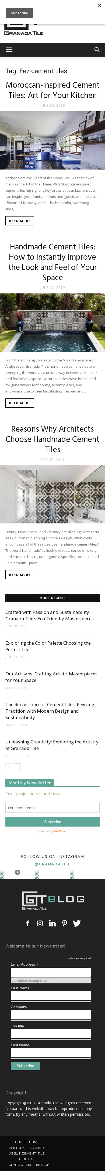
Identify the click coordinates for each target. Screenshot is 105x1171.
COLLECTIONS (26, 1142)
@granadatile (52, 864)
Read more (20, 221)
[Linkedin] (52, 923)
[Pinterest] (64, 923)
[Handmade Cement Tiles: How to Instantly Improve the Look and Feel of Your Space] (52, 322)
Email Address (24, 964)
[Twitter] (77, 923)
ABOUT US (27, 1159)
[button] (97, 50)
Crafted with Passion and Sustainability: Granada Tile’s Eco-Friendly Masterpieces (49, 615)
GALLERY (37, 1148)
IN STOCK (17, 1148)
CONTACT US (20, 1165)
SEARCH (43, 1165)
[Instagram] (39, 923)
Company (19, 1007)
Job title (17, 1026)
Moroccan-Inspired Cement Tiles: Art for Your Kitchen (53, 90)
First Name (20, 988)
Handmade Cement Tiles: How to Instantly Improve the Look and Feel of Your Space (52, 263)
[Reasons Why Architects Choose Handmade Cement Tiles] (52, 494)
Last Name (20, 1045)
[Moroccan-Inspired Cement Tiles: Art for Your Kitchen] (52, 140)
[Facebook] (27, 923)
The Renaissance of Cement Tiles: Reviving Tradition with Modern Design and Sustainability (49, 710)
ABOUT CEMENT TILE (27, 1153)
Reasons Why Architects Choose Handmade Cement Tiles (52, 439)
